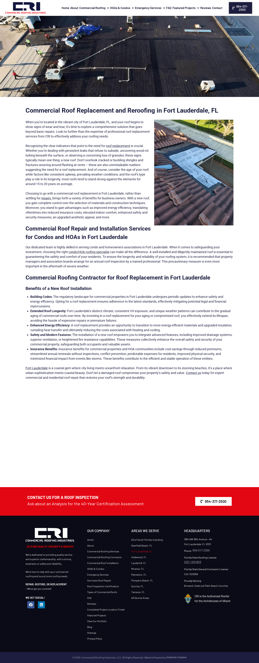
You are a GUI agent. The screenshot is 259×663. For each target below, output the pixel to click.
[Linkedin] (41, 604)
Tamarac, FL (138, 592)
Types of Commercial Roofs (102, 592)
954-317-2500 (201, 550)
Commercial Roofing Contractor (104, 557)
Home (65, 8)
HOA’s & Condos (95, 568)
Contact (217, 8)
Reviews (205, 8)
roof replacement (118, 146)
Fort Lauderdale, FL (141, 551)
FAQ (168, 8)
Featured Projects (184, 8)
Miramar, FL (137, 568)
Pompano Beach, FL (142, 580)
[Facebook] (30, 604)
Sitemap (91, 632)
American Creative (176, 657)
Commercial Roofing (92, 8)
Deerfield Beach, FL (141, 545)
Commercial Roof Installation (103, 562)
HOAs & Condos (120, 8)
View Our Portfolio (97, 621)
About (74, 8)
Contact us (193, 373)
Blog (89, 626)
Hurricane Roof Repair (99, 580)
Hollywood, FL (138, 557)
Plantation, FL (138, 574)
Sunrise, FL (137, 586)
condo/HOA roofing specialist (89, 252)
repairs (46, 198)
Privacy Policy (94, 638)
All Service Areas (140, 597)
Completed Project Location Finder (106, 609)
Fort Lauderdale (37, 368)
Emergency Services (148, 8)
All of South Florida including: (147, 539)
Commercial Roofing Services (103, 551)
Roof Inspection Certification (103, 586)
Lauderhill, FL (138, 562)
